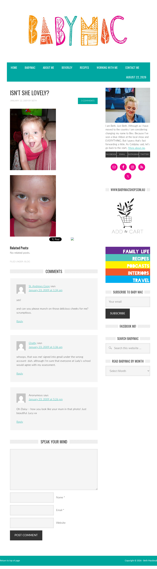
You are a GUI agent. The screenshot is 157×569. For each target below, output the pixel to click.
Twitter (144, 154)
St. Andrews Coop (39, 286)
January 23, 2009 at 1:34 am (45, 290)
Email (59, 510)
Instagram (133, 154)
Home (14, 67)
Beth (34, 101)
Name (59, 497)
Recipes (82, 67)
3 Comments (88, 101)
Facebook (111, 154)
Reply (19, 321)
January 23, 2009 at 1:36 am (45, 347)
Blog (27, 262)
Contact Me (132, 67)
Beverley (67, 67)
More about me (136, 148)
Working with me (107, 67)
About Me (48, 67)
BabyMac (28, 67)
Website (60, 523)
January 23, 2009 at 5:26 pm (46, 399)
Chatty (32, 343)
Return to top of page (10, 561)
